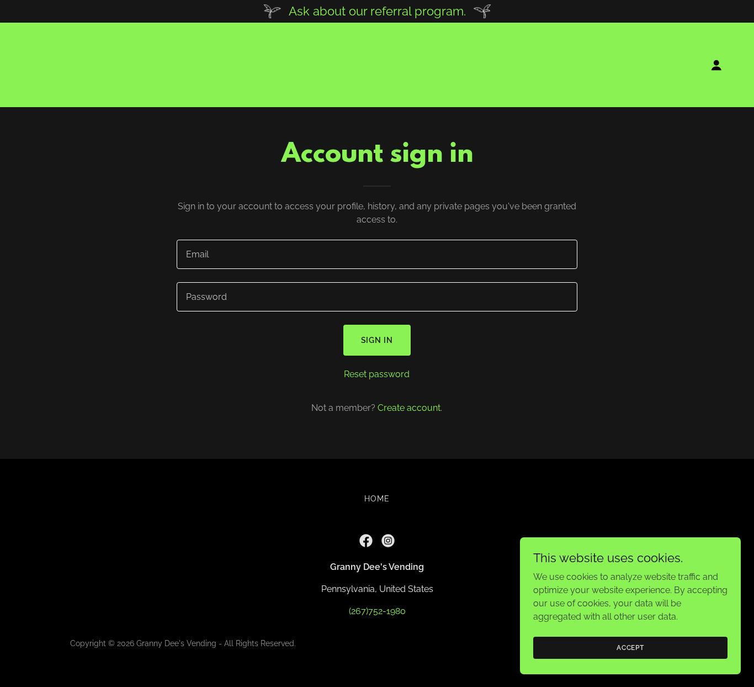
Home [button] (377, 498)
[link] (69, 64)
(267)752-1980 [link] (377, 611)
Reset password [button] (377, 374)
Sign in (377, 340)
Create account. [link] (410, 408)
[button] (716, 65)
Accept (630, 647)
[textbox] (377, 254)
